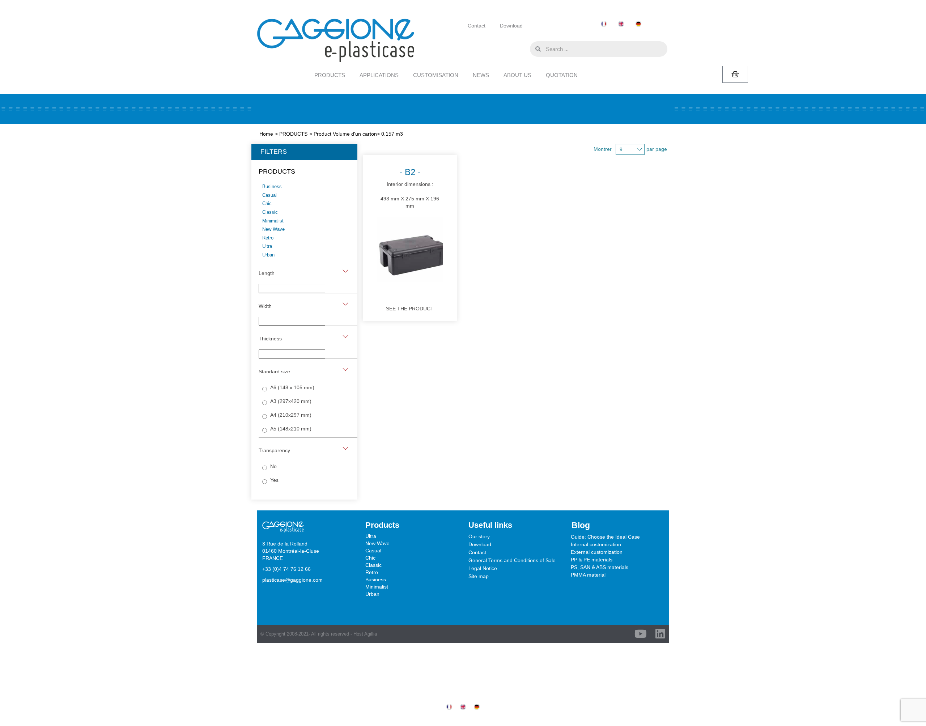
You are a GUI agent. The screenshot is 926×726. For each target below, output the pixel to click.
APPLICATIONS (379, 75)
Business (375, 579)
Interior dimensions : (410, 188)
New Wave (377, 543)
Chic (370, 558)
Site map (478, 576)
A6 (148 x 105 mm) (292, 387)
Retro (371, 572)
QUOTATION (562, 75)
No (273, 466)
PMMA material (588, 575)
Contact (476, 26)
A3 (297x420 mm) (290, 401)
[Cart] (735, 74)
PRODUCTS (329, 75)
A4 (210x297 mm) (290, 415)
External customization (597, 552)
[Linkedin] (660, 633)
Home (266, 134)
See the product (410, 308)
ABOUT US (517, 75)
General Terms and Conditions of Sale (512, 560)
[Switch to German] (638, 24)
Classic (373, 565)
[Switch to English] (621, 24)
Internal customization (596, 544)
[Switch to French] (603, 24)
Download (511, 26)
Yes (274, 480)
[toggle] (345, 271)
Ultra (370, 536)
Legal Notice (482, 568)
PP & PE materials (591, 559)
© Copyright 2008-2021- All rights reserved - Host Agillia (318, 634)
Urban (372, 594)
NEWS (481, 75)
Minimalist (376, 587)
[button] (522, 48)
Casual (373, 550)
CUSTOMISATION (435, 75)
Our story (479, 536)
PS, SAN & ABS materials (599, 567)
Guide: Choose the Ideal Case (605, 537)
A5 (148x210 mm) (290, 429)
